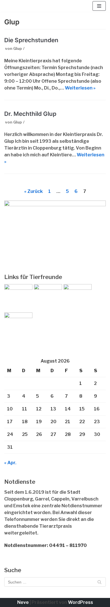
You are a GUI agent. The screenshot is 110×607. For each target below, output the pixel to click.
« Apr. (10, 462)
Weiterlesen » (80, 88)
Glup (17, 48)
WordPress (80, 602)
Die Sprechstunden (31, 40)
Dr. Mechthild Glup (30, 113)
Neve (23, 602)
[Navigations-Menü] (99, 6)
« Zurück (33, 191)
